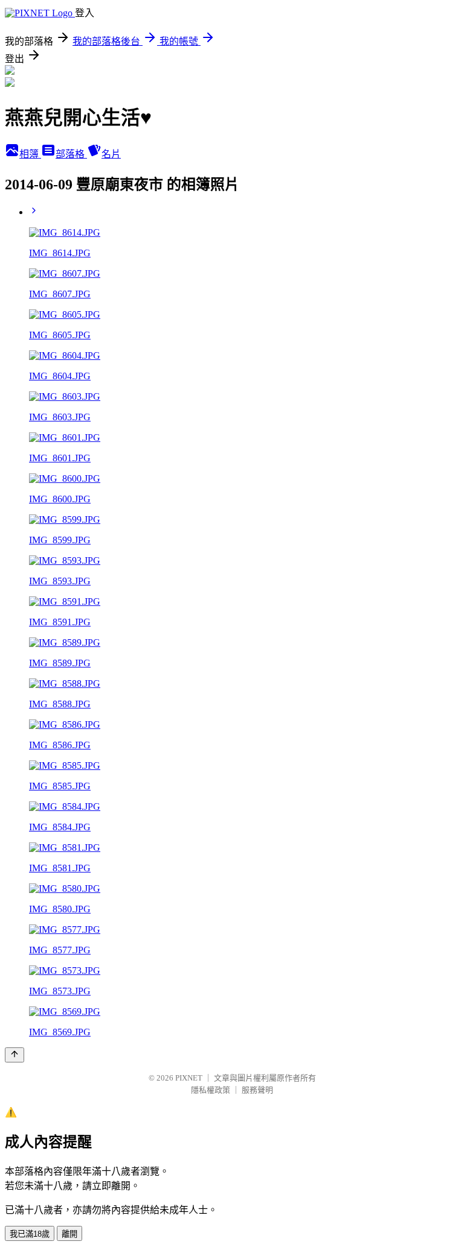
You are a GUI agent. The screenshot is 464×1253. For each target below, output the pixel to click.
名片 (111, 154)
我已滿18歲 (30, 1234)
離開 (69, 1234)
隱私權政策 (210, 1089)
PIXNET (188, 1077)
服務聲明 (257, 1089)
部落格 (71, 154)
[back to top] (14, 1054)
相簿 (30, 154)
